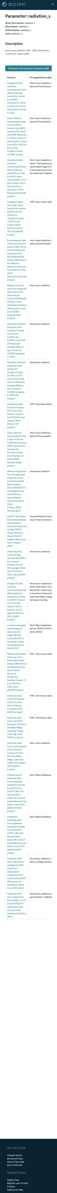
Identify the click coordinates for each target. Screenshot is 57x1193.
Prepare (11, 1186)
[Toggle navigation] (52, 4)
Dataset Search (14, 1155)
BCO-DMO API (14, 1165)
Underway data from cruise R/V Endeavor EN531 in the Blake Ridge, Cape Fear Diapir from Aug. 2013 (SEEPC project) (16, 727)
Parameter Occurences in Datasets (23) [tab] (28, 68)
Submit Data (13, 1180)
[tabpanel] (28, 497)
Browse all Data (15, 1158)
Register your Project (17, 1183)
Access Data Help (15, 1161)
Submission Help (15, 1189)
